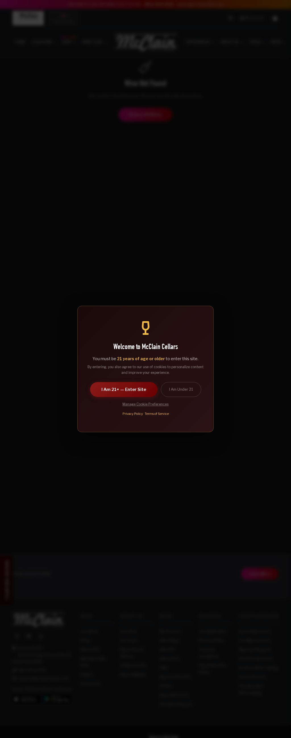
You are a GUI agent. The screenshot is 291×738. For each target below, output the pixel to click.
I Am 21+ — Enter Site (123, 389)
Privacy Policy (132, 414)
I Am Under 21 (181, 389)
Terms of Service (157, 414)
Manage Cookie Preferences (145, 404)
